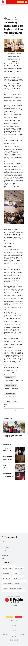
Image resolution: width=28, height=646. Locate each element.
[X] (13, 640)
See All (22, 417)
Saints (14, 580)
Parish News (7, 578)
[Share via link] (15, 410)
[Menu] (26, 2)
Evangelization (7, 573)
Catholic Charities (8, 583)
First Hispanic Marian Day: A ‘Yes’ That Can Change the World (13, 435)
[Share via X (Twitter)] (8, 410)
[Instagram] (15, 640)
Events (18, 583)
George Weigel (20, 568)
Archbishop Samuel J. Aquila (11, 385)
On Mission (6, 406)
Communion (19, 398)
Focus (6, 591)
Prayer (15, 570)
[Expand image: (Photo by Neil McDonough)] (14, 207)
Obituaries (14, 623)
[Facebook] (11, 640)
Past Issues (14, 628)
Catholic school (8, 390)
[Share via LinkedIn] (11, 410)
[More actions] (23, 18)
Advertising (14, 620)
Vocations (6, 570)
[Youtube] (17, 640)
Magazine (16, 578)
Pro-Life (17, 573)
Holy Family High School (10, 398)
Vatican (6, 580)
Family (16, 585)
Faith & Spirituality (6, 547)
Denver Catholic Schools (10, 393)
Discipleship (7, 575)
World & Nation (5, 555)
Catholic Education (19, 380)
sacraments (7, 401)
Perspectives (5, 550)
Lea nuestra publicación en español (14, 596)
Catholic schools (15, 388)
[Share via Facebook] (5, 410)
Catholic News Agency (16, 588)
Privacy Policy (14, 630)
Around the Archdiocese (10, 377)
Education (7, 388)
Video (3, 558)
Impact (6, 588)
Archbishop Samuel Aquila (10, 396)
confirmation (15, 401)
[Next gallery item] (22, 207)
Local (5, 404)
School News (8, 382)
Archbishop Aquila (9, 380)
